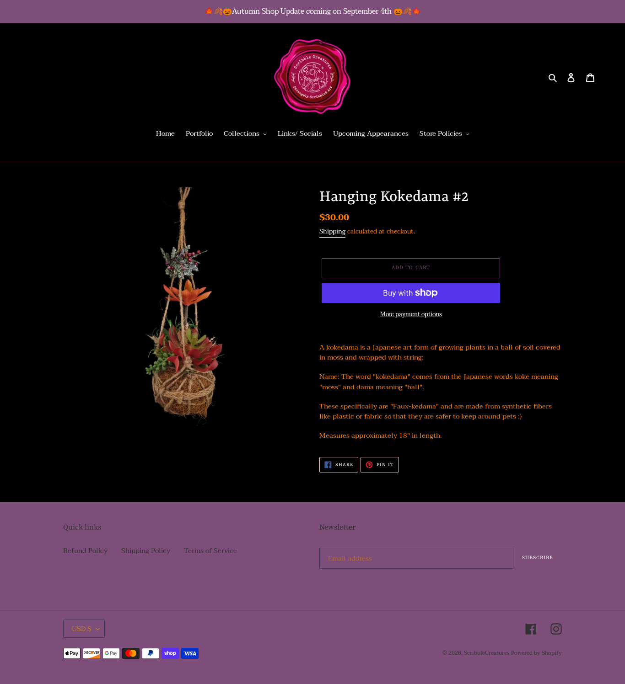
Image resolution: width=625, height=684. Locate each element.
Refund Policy (85, 551)
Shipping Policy (145, 551)
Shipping (332, 231)
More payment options (411, 314)
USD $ (82, 629)
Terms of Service (210, 551)
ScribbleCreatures (486, 652)
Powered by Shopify (536, 652)
